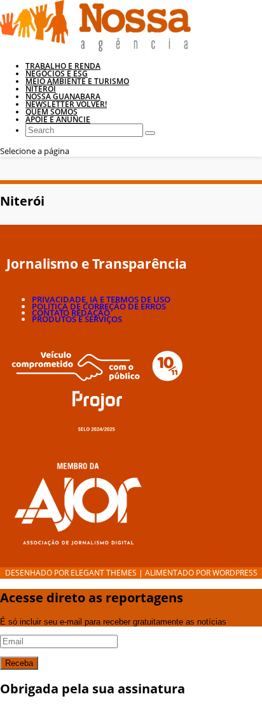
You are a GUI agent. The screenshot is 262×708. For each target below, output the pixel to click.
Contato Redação (71, 312)
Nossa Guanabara (62, 96)
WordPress (235, 572)
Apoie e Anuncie (57, 119)
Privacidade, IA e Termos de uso (101, 299)
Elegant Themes (104, 572)
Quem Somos (51, 111)
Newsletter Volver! (66, 104)
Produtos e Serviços (77, 319)
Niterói (40, 88)
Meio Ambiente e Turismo (77, 81)
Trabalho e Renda (62, 65)
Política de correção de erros (99, 306)
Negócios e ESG (56, 73)
